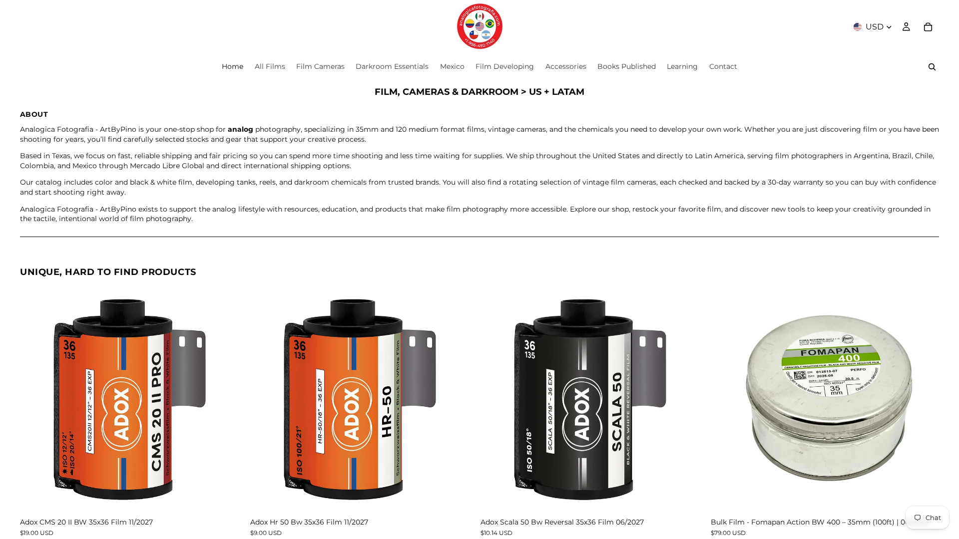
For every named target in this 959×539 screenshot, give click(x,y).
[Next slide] (233, 400)
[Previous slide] (35, 400)
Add (241, 498)
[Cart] (928, 27)
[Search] (932, 67)
